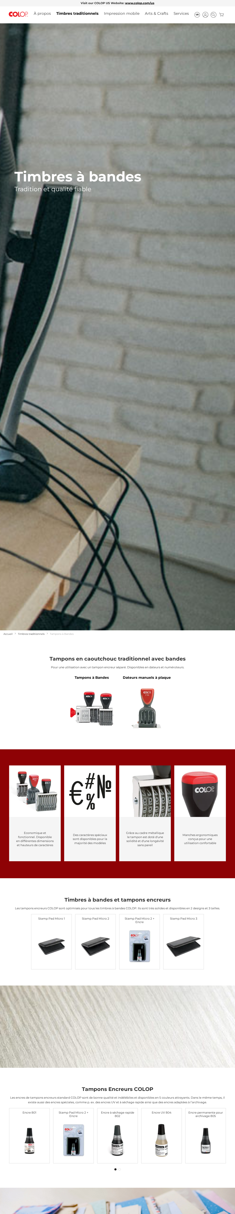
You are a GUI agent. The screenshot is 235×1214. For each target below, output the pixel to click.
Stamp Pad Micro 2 (95, 918)
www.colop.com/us (139, 3)
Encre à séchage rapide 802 (117, 1114)
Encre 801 (29, 1112)
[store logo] (18, 14)
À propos (42, 13)
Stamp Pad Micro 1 (51, 918)
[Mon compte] (205, 15)
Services (181, 13)
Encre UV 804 (161, 1112)
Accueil (8, 633)
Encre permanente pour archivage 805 (205, 1114)
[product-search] (213, 15)
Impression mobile (122, 13)
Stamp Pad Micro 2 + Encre (139, 920)
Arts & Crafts (156, 13)
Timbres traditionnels (77, 13)
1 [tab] (115, 1169)
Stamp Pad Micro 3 (183, 918)
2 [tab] (119, 1169)
